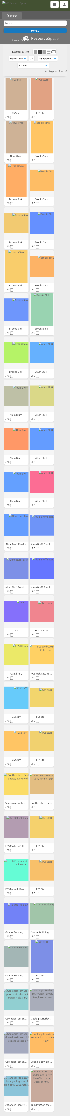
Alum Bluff (41, 371)
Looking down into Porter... (46, 1061)
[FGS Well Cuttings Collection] (42, 654)
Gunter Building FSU (16, 932)
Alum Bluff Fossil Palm (43, 544)
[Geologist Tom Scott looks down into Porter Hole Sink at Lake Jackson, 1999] (16, 1042)
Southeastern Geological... (20, 802)
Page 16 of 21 (56, 71)
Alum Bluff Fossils (16, 544)
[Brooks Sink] (42, 137)
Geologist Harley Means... (45, 1018)
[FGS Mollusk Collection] (16, 827)
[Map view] (53, 52)
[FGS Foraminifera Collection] (16, 870)
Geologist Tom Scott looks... (21, 1061)
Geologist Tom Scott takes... (21, 1018)
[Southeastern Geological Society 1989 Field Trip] (16, 784)
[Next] (66, 71)
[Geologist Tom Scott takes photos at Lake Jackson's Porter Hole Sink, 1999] (16, 999)
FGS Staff (16, 112)
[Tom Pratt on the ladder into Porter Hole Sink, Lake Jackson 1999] (42, 1086)
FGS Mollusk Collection (18, 845)
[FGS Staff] (16, 94)
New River (16, 156)
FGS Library (41, 630)
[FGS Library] (42, 611)
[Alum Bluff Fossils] (16, 525)
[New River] (16, 137)
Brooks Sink (41, 156)
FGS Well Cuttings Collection (47, 673)
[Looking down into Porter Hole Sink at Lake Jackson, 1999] (42, 1042)
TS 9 (16, 630)
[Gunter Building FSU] (16, 913)
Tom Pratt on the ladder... (45, 1104)
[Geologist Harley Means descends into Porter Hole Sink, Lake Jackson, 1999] (42, 999)
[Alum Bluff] (42, 353)
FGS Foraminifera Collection (21, 889)
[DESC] (31, 58)
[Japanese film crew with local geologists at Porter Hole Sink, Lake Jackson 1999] (16, 1086)
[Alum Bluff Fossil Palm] (42, 525)
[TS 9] (16, 611)
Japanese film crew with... (20, 1104)
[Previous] (46, 71)
